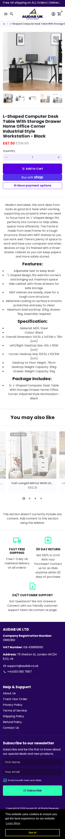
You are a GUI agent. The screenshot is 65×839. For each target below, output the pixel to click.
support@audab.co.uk (20, 666)
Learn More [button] (13, 823)
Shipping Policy (13, 716)
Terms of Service (15, 710)
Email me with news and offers (25, 780)
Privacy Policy (12, 705)
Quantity (9, 151)
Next (58, 61)
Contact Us (11, 728)
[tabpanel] (32, 462)
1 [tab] (23, 498)
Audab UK (31, 808)
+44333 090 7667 (17, 672)
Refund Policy (12, 722)
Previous (6, 461)
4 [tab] (41, 498)
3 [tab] (35, 498)
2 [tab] (29, 498)
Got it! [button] (32, 832)
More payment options (34, 185)
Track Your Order (15, 699)
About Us (9, 693)
